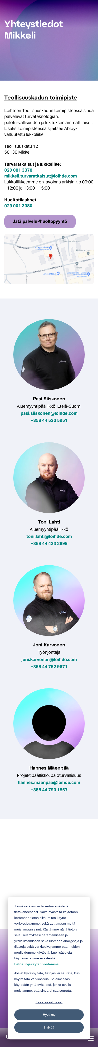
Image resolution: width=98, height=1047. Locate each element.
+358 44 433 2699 (49, 543)
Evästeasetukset (49, 1002)
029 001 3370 (18, 170)
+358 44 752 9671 (49, 666)
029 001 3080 (18, 205)
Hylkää (49, 1027)
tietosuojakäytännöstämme (36, 964)
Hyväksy (49, 1015)
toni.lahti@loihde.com (49, 536)
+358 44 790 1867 (49, 789)
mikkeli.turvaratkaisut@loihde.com (40, 176)
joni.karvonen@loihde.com (49, 659)
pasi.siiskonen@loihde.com (49, 413)
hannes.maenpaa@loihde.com (49, 782)
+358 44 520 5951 (49, 420)
